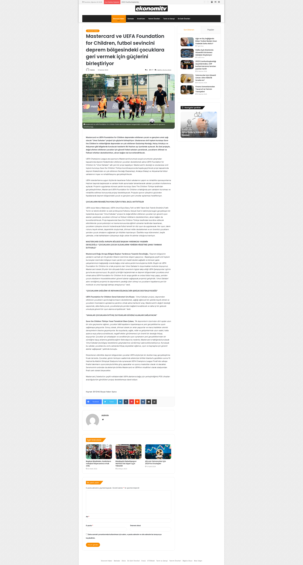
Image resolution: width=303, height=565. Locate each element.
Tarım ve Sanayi (169, 19)
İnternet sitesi (135, 525)
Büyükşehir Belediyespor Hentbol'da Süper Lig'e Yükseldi (126, 463)
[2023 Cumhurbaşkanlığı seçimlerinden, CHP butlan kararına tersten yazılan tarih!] (187, 64)
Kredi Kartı (141, 19)
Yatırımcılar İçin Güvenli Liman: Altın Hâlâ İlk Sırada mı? (205, 77)
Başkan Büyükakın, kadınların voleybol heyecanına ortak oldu (98, 463)
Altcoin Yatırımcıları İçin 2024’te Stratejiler (155, 462)
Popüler (210, 30)
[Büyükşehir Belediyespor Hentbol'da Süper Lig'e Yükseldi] (129, 451)
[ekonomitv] (151, 8)
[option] (199, 125)
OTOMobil (151, 561)
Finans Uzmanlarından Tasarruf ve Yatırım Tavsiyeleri (205, 89)
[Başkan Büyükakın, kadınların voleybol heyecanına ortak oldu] (99, 451)
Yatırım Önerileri (154, 19)
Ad (87, 517)
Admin (92, 70)
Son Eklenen (189, 30)
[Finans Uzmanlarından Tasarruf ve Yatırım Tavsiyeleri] (187, 89)
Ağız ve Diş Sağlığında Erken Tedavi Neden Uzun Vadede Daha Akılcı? (206, 41)
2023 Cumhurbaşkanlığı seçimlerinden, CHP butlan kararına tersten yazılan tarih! (151, 2)
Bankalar (131, 19)
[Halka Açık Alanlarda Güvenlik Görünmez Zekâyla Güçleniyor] (187, 53)
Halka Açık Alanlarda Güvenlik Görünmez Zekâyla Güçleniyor (204, 52)
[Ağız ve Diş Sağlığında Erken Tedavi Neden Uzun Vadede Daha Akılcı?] (187, 41)
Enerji (143, 561)
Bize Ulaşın (198, 561)
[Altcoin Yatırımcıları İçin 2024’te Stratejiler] (158, 451)
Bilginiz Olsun (187, 561)
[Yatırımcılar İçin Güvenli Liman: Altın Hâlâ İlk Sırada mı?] (187, 78)
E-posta (89, 525)
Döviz (124, 561)
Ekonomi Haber (118, 19)
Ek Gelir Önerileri (184, 19)
